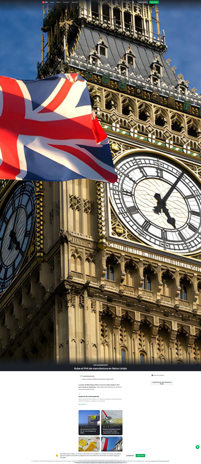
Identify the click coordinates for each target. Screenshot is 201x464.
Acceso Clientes (143, 2)
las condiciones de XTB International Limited (159, 461)
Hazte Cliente (154, 2)
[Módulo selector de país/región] (133, 2)
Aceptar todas (140, 455)
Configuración (130, 455)
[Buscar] (128, 2)
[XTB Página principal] (45, 2)
